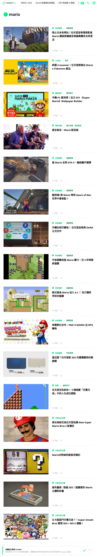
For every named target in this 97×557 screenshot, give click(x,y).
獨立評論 (69, 125)
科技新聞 (69, 353)
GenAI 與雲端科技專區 (45, 3)
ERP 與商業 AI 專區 (67, 3)
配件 (66, 60)
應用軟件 (58, 93)
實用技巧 (66, 385)
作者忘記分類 (60, 418)
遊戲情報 (69, 28)
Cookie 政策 (65, 552)
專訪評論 (58, 125)
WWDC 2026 (26, 3)
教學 (57, 385)
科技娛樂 (58, 28)
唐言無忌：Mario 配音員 (65, 130)
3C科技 (58, 60)
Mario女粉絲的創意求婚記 (66, 455)
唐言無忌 (78, 125)
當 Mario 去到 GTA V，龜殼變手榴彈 (71, 162)
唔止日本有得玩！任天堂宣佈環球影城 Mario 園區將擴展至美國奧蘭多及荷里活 (72, 36)
